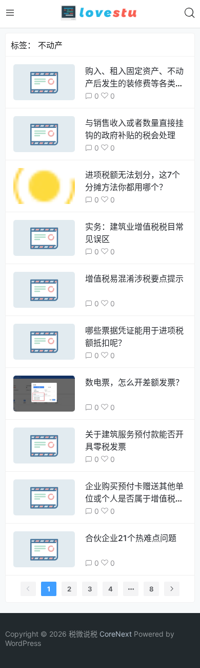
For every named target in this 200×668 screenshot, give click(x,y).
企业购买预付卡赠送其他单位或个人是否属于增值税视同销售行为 (134, 498)
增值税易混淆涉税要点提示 (134, 278)
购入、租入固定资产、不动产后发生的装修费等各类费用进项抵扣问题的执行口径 (134, 83)
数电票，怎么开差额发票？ (134, 382)
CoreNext (115, 633)
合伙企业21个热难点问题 (130, 538)
